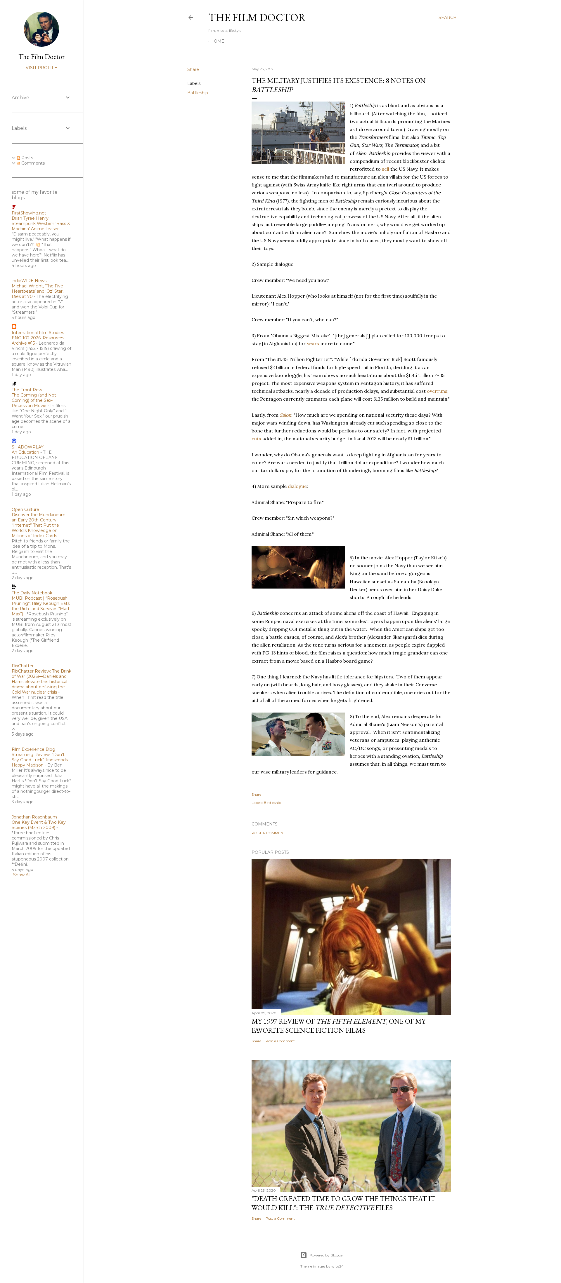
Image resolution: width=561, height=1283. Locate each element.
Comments (32, 163)
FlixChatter (23, 665)
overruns (437, 391)
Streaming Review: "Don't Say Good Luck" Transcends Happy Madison (40, 760)
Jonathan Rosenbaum (34, 817)
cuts (256, 438)
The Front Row (27, 389)
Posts (26, 157)
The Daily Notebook (32, 593)
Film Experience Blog (33, 749)
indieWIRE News (29, 280)
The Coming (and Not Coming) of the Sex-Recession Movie (34, 400)
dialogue (297, 486)
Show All (21, 874)
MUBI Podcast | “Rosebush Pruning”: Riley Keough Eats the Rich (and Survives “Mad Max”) (41, 606)
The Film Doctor (257, 17)
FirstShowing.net (29, 213)
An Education (25, 452)
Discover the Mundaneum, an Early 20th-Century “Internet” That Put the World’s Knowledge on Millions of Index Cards (39, 525)
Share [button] (193, 69)
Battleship (197, 92)
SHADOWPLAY (28, 447)
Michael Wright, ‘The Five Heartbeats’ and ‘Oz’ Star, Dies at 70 (37, 291)
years (313, 343)
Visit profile (41, 67)
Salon (285, 415)
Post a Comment (268, 833)
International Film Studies (38, 332)
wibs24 (337, 1266)
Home (217, 41)
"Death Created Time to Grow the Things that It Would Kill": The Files (343, 1203)
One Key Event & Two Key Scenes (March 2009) (39, 825)
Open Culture (25, 509)
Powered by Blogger (326, 1255)
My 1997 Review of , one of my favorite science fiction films (338, 1026)
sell (385, 169)
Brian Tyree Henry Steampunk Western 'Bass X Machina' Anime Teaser (41, 223)
